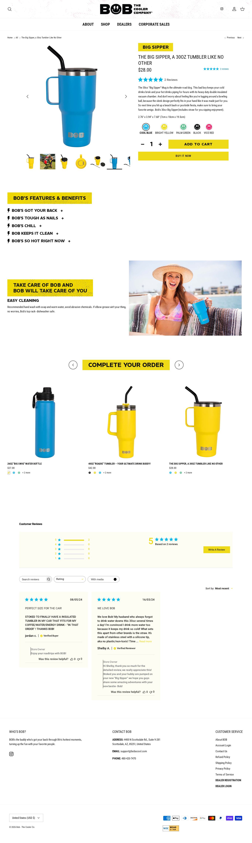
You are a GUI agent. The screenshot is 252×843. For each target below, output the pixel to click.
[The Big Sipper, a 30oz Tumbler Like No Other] (207, 422)
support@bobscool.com (134, 751)
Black (197, 133)
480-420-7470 (129, 758)
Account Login (223, 745)
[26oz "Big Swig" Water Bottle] (45, 422)
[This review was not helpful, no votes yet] (78, 659)
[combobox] (70, 579)
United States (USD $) (23, 818)
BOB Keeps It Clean (32, 233)
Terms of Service (224, 774)
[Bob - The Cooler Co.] (126, 9)
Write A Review (216, 549)
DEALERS (124, 24)
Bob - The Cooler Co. (25, 827)
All (17, 37)
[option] (76, 96)
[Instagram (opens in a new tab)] (221, 8)
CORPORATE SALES (154, 24)
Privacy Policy (222, 768)
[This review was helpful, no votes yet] (71, 659)
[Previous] (27, 96)
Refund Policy (222, 757)
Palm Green (183, 133)
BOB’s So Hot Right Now (38, 241)
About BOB (221, 739)
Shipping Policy (223, 763)
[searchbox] (32, 579)
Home (10, 37)
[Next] (126, 96)
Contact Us (221, 751)
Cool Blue (146, 133)
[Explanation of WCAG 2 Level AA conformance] (171, 830)
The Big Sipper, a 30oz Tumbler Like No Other (41, 37)
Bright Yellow (164, 133)
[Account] (234, 9)
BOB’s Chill (24, 225)
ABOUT (88, 24)
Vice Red (209, 133)
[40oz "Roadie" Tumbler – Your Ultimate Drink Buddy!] (126, 422)
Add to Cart (198, 144)
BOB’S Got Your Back (34, 210)
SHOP (105, 24)
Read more (145, 641)
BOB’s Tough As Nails (35, 218)
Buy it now (183, 156)
